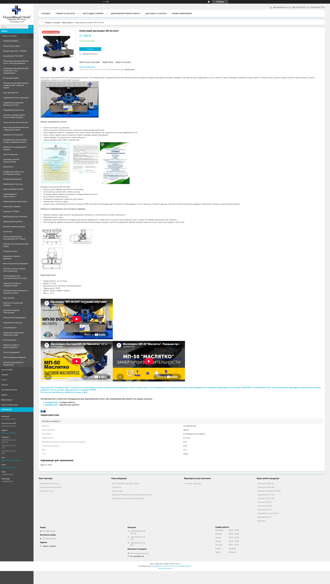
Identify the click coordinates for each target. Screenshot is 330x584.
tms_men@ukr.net (9, 467)
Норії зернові (8, 298)
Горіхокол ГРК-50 (264, 502)
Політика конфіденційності (182, 566)
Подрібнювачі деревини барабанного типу (13, 103)
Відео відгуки (7, 400)
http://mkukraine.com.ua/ (11, 460)
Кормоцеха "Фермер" (12, 206)
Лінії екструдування (11, 352)
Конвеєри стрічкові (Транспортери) (11, 160)
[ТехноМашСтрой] (17, 12)
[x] (44, 412)
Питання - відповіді (193, 483)
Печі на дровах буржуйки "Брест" (126, 483)
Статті (4, 379)
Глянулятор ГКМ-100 (266, 483)
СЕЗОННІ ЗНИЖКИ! (10, 41)
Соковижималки (9, 327)
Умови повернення (182, 13)
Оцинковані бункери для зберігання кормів (13, 333)
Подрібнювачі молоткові (13, 110)
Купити (90, 49)
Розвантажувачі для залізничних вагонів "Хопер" (15, 277)
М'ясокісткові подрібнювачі (14, 317)
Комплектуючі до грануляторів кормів (16, 245)
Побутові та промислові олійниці (13, 304)
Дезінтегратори (9, 340)
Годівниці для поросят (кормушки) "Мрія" (12, 284)
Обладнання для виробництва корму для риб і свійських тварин (15, 85)
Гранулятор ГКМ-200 (266, 487)
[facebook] (42, 412)
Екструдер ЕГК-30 (265, 509)
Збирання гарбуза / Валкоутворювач (11, 346)
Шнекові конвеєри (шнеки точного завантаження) (14, 116)
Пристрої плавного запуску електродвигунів (14, 269)
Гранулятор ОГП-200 (266, 498)
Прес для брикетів (10, 92)
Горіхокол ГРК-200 (265, 506)
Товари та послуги (9, 36)
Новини (5, 374)
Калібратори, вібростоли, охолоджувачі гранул (13, 173)
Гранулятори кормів (11, 46)
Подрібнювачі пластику (13, 184)
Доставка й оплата (9, 390)
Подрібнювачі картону (12, 322)
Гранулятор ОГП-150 (266, 494)
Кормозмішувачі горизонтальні (10, 195)
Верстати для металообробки (15, 263)
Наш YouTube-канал (10, 405)
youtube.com (51, 402)
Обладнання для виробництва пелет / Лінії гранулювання (15, 62)
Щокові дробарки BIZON (13, 189)
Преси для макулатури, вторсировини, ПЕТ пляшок (14, 237)
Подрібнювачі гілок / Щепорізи (16, 97)
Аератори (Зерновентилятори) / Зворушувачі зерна (16, 128)
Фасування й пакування (13, 134)
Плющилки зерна (10, 251)
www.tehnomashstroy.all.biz (51, 487)
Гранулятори (117, 491)
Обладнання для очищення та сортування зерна (15, 291)
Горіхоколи (7, 231)
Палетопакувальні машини (14, 357)
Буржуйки (262, 521)
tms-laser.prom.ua (47, 491)
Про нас (5, 385)
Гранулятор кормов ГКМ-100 (269, 491)
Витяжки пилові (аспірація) (14, 226)
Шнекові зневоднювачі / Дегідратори (13, 363)
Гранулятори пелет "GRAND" (15, 51)
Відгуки (4, 395)
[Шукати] (31, 27)
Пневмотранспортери (12, 179)
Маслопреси (8, 167)
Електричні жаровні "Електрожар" (11, 311)
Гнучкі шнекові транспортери (15, 122)
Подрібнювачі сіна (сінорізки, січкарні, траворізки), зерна (15, 141)
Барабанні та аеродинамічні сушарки (15, 148)
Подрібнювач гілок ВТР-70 (268, 513)
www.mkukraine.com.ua (49, 483)
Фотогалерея (7, 369)
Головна (45, 13)
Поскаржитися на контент (161, 566)
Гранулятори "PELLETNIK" (13, 56)
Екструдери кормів (11, 78)
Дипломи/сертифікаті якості (125, 13)
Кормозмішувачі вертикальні (15, 201)
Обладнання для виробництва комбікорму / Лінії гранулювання (15, 70)
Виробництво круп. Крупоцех (15, 216)
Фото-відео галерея (93, 13)
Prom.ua (177, 564)
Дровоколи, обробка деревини (11, 257)
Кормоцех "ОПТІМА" (11, 211)
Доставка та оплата (156, 13)
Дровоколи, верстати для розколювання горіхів (132, 494)
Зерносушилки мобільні (13, 221)
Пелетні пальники (10, 154)
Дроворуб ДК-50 (264, 517)
